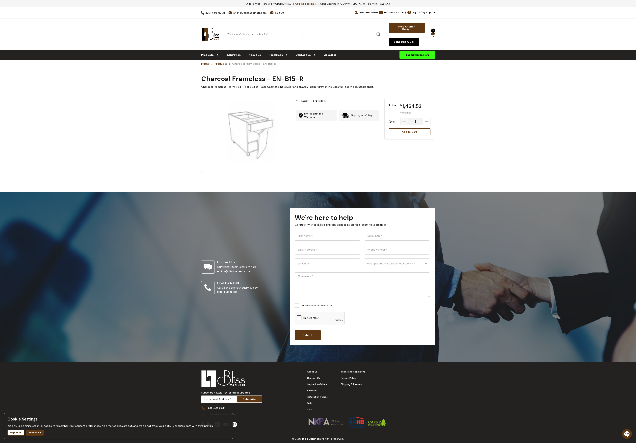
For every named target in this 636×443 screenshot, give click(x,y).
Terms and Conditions (353, 371)
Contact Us (306, 55)
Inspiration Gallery (317, 384)
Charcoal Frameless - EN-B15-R (254, 64)
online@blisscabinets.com (234, 271)
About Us (255, 55)
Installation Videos (317, 396)
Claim (310, 409)
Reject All (16, 432)
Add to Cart (409, 132)
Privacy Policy (348, 377)
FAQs (309, 403)
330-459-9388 (227, 292)
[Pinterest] (234, 425)
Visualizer (329, 55)
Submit (308, 335)
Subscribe (249, 399)
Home (205, 64)
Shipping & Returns (351, 384)
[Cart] (432, 34)
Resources (278, 55)
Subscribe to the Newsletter (317, 305)
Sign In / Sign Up (424, 12)
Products (209, 55)
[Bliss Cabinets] (210, 34)
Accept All (34, 432)
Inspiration (233, 55)
